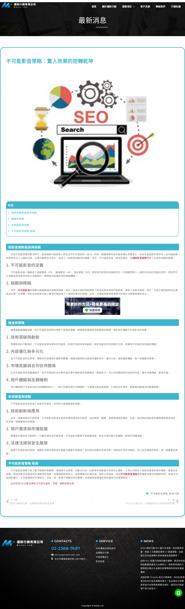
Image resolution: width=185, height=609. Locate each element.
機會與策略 (17, 218)
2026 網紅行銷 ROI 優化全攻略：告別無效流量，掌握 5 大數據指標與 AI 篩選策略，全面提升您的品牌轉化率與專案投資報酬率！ (162, 552)
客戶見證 (145, 6)
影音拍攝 (100, 561)
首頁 (94, 6)
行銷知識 (176, 6)
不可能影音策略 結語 (23, 231)
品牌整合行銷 (102, 553)
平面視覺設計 (102, 557)
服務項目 (127, 6)
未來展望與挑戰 (20, 225)
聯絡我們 (160, 6)
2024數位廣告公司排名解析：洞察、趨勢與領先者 (47, 483)
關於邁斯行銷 (109, 6)
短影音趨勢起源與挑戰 (24, 212)
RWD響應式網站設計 (106, 548)
